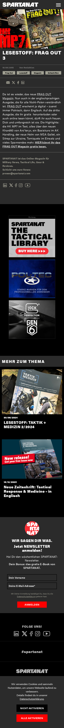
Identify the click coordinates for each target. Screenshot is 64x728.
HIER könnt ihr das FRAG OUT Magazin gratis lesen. (31, 144)
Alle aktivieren (32, 718)
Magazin (37, 72)
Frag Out (9, 72)
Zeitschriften (53, 72)
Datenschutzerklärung (32, 699)
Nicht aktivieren (32, 708)
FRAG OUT (14, 106)
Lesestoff (23, 72)
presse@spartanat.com (16, 173)
